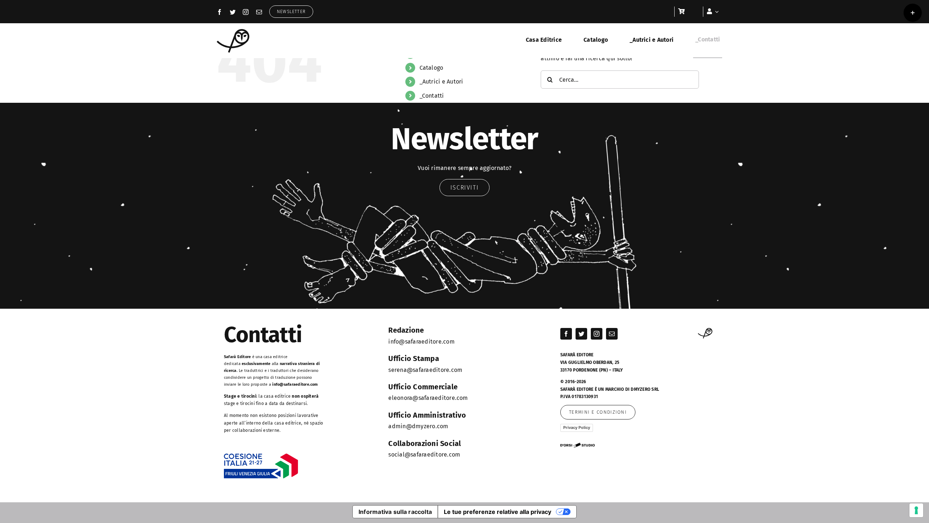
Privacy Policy (576, 427)
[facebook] (219, 12)
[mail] (259, 12)
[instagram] (246, 12)
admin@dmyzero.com (418, 426)
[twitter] (233, 12)
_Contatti (432, 95)
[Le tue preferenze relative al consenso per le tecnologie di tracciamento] (916, 510)
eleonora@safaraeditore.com (428, 397)
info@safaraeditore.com (295, 384)
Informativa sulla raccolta (395, 511)
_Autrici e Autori (441, 81)
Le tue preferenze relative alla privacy (497, 511)
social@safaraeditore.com (424, 454)
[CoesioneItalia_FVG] (261, 456)
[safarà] (233, 31)
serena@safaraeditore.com (425, 369)
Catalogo (431, 67)
